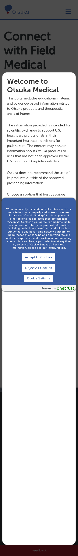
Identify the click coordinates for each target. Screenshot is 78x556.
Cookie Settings (38, 278)
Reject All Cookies (38, 268)
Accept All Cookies (38, 257)
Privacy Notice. (57, 247)
